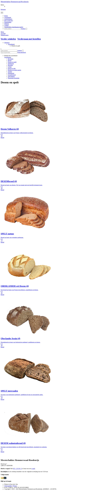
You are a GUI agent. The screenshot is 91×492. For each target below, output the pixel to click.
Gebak (10, 67)
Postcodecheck (22, 52)
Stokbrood (11, 63)
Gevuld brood (12, 75)
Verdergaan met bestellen (29, 39)
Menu (2, 32)
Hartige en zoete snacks (14, 70)
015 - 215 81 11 (17, 468)
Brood (9, 60)
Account (3, 33)
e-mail (33, 468)
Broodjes (10, 65)
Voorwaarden (8, 486)
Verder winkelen (8, 39)
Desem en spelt (12, 62)
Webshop (7, 42)
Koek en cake (12, 68)
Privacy (15, 486)
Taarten (10, 71)
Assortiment (11, 44)
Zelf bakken (11, 76)
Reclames (10, 59)
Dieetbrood (11, 73)
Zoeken (23, 28)
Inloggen (3, 9)
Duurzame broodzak (13, 78)
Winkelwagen (4, 35)
